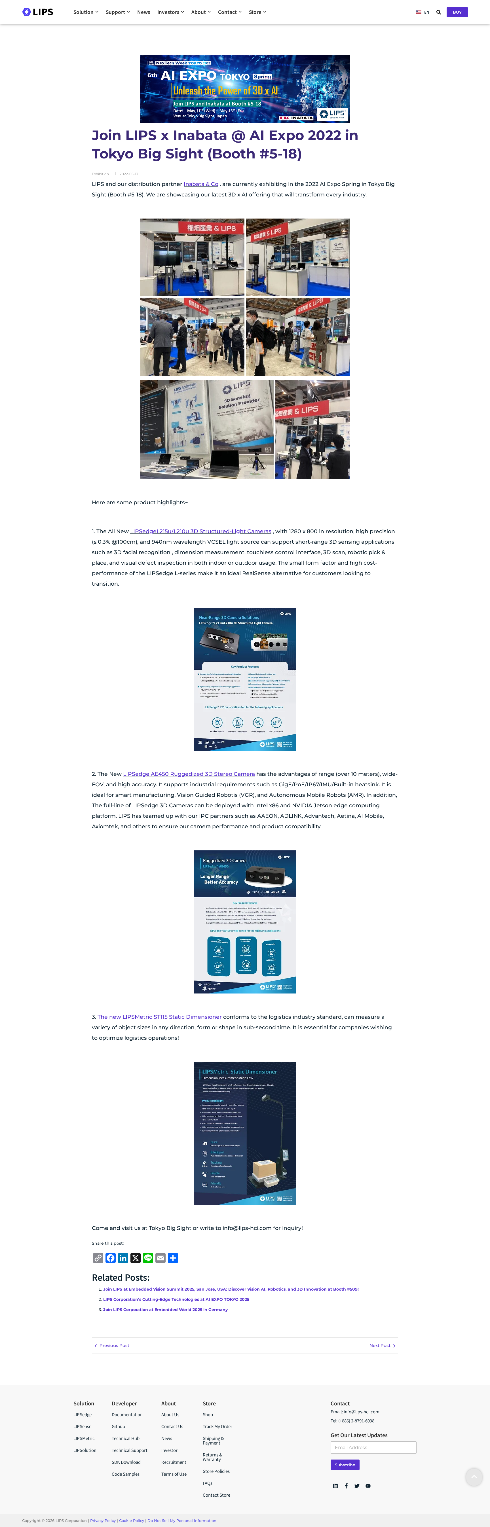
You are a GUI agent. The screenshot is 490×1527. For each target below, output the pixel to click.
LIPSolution (84, 1450)
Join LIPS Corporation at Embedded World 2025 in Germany (165, 1309)
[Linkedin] (335, 1485)
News (166, 1438)
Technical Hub (126, 1438)
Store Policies (216, 1471)
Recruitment (173, 1462)
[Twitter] (357, 1485)
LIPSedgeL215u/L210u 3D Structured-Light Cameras (200, 531)
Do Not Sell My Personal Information (181, 1520)
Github (118, 1426)
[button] (439, 12)
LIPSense (82, 1426)
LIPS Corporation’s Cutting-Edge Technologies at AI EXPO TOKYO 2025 (176, 1299)
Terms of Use (174, 1474)
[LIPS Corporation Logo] (37, 12)
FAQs (207, 1483)
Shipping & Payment (213, 1440)
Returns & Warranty (212, 1457)
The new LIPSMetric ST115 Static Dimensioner (160, 1017)
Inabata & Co (201, 184)
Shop (208, 1414)
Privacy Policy (103, 1520)
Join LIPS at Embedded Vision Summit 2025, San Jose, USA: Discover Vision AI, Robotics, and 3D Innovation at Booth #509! (231, 1289)
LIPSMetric (84, 1438)
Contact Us (172, 1426)
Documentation (127, 1414)
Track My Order (217, 1426)
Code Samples (126, 1474)
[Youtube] (368, 1485)
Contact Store (216, 1495)
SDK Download (126, 1462)
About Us (170, 1414)
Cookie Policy (131, 1520)
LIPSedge (82, 1414)
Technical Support (129, 1450)
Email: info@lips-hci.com (355, 1411)
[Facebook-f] (346, 1485)
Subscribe (345, 1464)
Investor (169, 1450)
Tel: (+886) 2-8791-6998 (352, 1421)
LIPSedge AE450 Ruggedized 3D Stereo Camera (189, 774)
